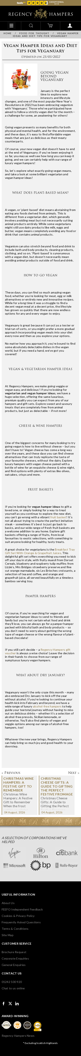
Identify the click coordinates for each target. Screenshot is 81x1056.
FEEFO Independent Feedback (22, 909)
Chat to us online (13, 988)
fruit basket (58, 517)
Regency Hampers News (18, 1035)
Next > (74, 773)
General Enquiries (14, 965)
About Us (8, 903)
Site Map (8, 935)
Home (7, 33)
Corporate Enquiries (15, 958)
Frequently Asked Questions (21, 922)
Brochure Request (14, 952)
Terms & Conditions (15, 928)
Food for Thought (34, 33)
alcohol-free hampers (47, 706)
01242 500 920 (12, 982)
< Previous (11, 773)
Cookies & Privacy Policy (18, 916)
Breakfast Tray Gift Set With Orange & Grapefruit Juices (40, 551)
